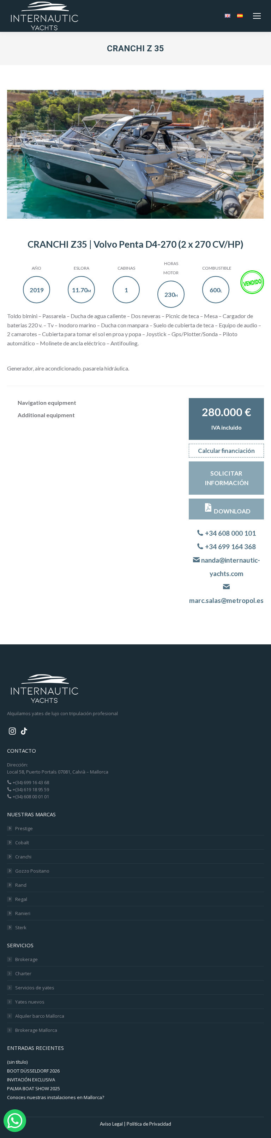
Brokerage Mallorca (36, 1030)
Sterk (20, 927)
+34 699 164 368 (230, 546)
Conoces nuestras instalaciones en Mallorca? (55, 1097)
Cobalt (22, 842)
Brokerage (26, 959)
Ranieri (22, 913)
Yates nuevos (29, 1002)
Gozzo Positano (32, 871)
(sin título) (17, 1062)
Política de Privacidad (149, 1124)
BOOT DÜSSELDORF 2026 (33, 1071)
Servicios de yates (34, 987)
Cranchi (23, 857)
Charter (23, 973)
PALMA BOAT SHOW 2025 (33, 1088)
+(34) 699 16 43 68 (30, 782)
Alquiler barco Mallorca (39, 1016)
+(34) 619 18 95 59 (30, 789)
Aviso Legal (111, 1124)
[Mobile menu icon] (257, 16)
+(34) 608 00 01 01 (30, 796)
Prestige (24, 828)
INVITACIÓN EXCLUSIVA (31, 1079)
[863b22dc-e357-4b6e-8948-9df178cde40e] (135, 154)
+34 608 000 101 (230, 533)
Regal (21, 899)
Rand (20, 885)
